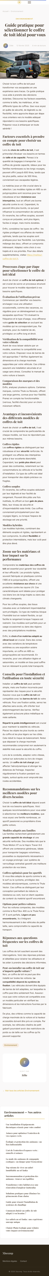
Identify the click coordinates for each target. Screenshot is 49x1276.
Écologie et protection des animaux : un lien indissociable (24, 1143)
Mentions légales (10, 1261)
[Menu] (29, 2)
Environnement (17, 11)
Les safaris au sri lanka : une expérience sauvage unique (24, 1220)
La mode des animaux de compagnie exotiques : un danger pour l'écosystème (24, 1160)
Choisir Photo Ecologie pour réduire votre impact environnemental (22, 1229)
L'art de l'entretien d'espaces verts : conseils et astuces (22, 1151)
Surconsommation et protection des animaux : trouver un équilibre (22, 1177)
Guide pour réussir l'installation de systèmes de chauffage (22, 1203)
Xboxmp (8, 1253)
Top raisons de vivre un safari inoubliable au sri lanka (19, 1169)
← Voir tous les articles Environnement (21, 1090)
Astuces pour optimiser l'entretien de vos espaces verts (23, 1134)
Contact (23, 1261)
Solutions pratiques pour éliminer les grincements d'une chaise (23, 1194)
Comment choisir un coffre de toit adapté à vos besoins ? (21, 1212)
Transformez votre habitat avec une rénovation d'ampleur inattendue (22, 1186)
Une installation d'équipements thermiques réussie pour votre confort (23, 1125)
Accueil (5, 11)
